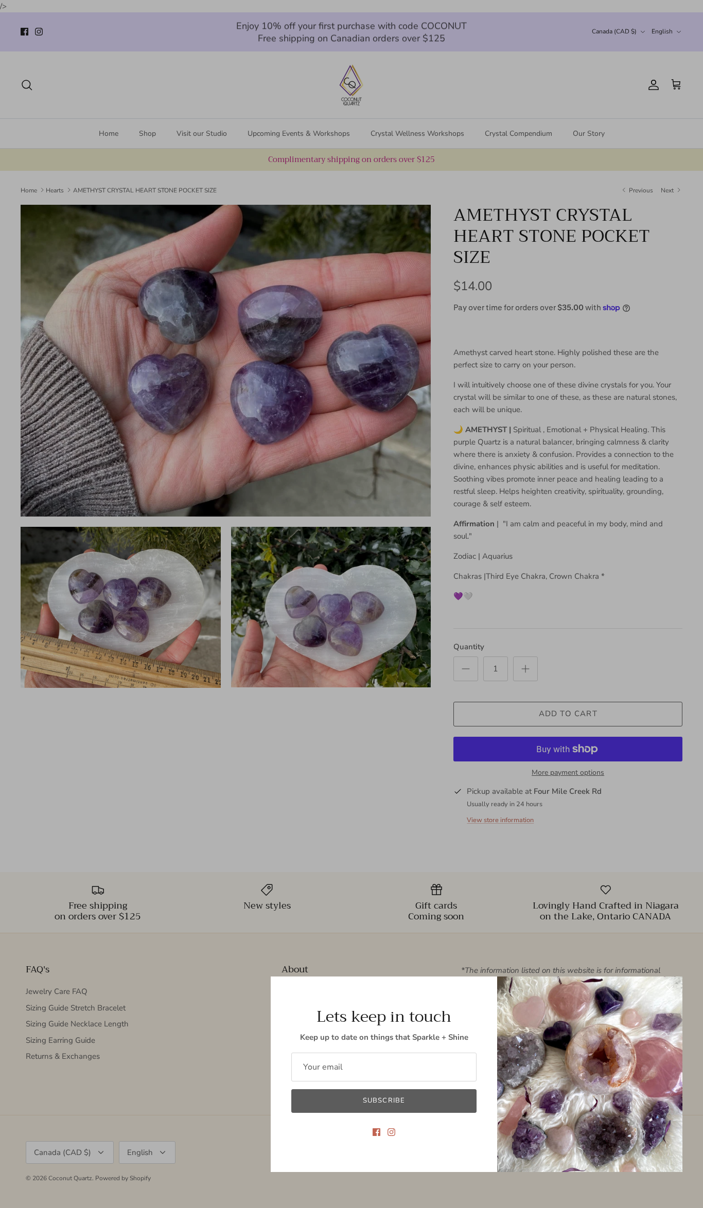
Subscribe (384, 1100)
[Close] (669, 989)
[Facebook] (376, 1132)
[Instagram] (391, 1132)
